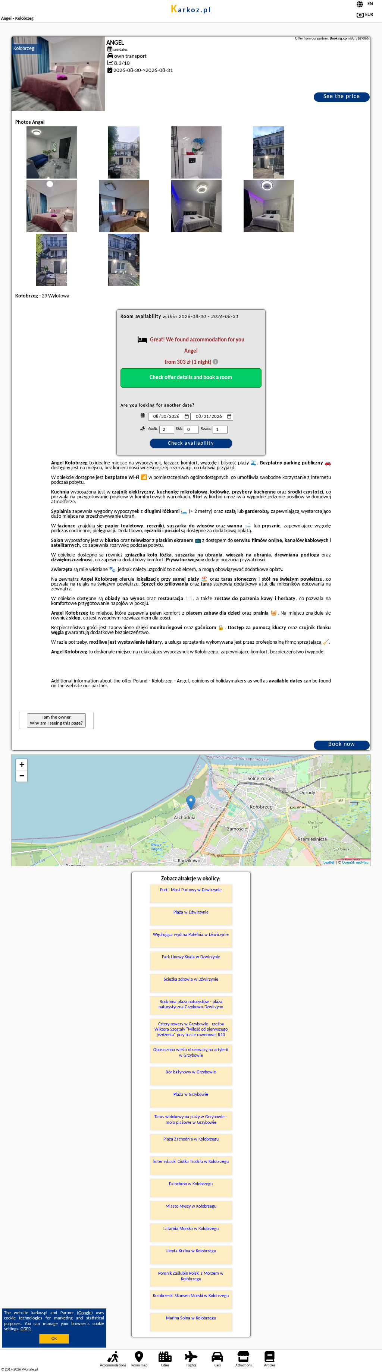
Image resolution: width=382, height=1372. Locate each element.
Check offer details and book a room (191, 378)
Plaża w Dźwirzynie (191, 912)
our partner (95, 686)
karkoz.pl (191, 10)
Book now (341, 744)
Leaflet (329, 863)
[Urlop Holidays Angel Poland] (51, 159)
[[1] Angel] (58, 74)
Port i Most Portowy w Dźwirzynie (191, 890)
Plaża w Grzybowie (190, 1094)
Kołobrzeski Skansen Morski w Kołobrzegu (191, 1296)
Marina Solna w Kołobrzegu (191, 1318)
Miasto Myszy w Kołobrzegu (191, 1206)
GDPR (26, 1329)
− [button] (21, 775)
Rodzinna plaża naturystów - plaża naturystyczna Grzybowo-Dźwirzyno (191, 1004)
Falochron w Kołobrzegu (191, 1184)
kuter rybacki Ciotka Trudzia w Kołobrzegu (191, 1162)
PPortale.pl (30, 1370)
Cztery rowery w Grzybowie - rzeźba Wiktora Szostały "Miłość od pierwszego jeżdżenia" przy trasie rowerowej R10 (191, 1029)
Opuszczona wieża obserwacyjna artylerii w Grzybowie (190, 1052)
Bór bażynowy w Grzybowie (191, 1072)
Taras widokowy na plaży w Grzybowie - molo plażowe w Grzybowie (190, 1120)
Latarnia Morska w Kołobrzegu (191, 1229)
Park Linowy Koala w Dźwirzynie (191, 957)
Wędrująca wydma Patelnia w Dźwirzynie (191, 935)
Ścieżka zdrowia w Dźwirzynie (191, 979)
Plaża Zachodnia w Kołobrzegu (191, 1139)
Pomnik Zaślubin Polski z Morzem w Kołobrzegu (190, 1276)
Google (84, 1313)
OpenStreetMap (355, 863)
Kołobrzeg (23, 48)
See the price (341, 97)
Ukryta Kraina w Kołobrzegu (191, 1251)
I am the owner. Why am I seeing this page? (56, 720)
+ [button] (21, 764)
